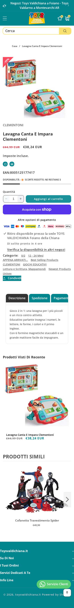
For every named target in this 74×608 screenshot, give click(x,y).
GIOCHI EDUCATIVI (34, 264)
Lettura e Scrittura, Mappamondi (24, 269)
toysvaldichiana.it (28, 594)
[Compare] (11, 164)
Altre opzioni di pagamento (37, 220)
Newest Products (60, 269)
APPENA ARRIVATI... (15, 260)
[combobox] (37, 31)
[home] (37, 603)
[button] (68, 5)
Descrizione (17, 298)
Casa (14, 46)
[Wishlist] (5, 164)
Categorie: (10, 255)
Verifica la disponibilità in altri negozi (36, 250)
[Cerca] (65, 31)
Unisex (7, 273)
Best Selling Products (44, 260)
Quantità (9, 191)
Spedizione (39, 298)
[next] (67, 499)
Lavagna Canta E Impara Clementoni (30, 435)
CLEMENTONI (11, 264)
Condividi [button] (14, 278)
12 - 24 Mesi (35, 255)
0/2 (23, 255)
